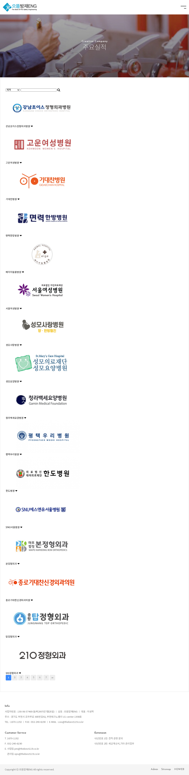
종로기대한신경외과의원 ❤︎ (19, 600)
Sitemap (166, 769)
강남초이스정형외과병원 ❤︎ (19, 126)
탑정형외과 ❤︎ (13, 637)
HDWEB (179, 769)
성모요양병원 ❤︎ (14, 381)
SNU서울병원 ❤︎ (14, 527)
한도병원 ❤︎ (11, 491)
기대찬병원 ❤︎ (13, 199)
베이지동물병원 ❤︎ (15, 272)
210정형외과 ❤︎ (13, 673)
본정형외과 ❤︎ (13, 564)
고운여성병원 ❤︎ (14, 163)
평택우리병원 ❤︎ (14, 454)
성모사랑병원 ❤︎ (14, 345)
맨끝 (52, 677)
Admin (154, 769)
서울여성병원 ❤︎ (14, 309)
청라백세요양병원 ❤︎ (16, 418)
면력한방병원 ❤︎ (14, 236)
